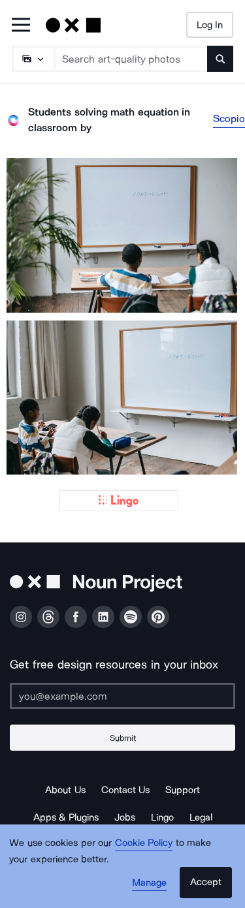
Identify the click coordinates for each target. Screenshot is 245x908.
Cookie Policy (144, 843)
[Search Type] (33, 59)
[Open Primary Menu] (21, 26)
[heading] (122, 235)
